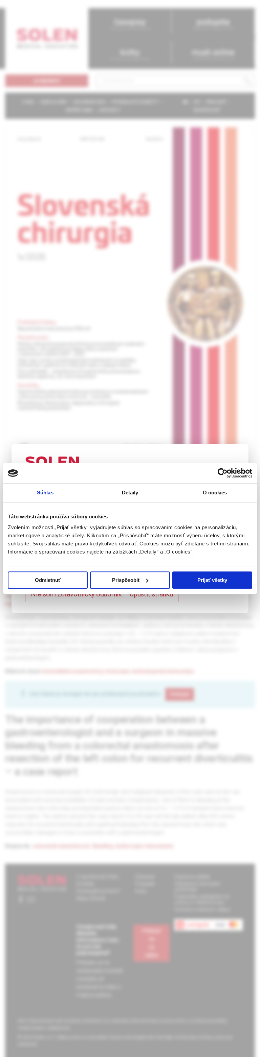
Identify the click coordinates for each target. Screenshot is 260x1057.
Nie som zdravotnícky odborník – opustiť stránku (102, 594)
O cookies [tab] (215, 492)
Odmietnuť (48, 580)
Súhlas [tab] (45, 492)
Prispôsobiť (126, 580)
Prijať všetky (212, 580)
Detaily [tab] (130, 492)
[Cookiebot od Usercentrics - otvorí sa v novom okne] (222, 473)
